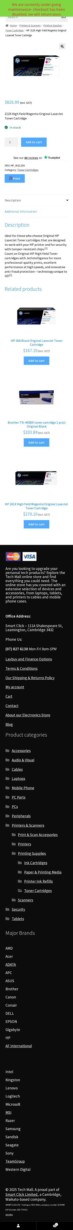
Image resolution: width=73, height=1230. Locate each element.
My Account (18, 1225)
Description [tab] (13, 200)
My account (14, 686)
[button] (62, 46)
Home (13, 25)
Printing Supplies (52, 25)
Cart (8, 696)
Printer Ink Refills (38, 881)
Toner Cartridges (14, 30)
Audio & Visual (23, 760)
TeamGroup (15, 1161)
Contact (11, 705)
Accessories (21, 750)
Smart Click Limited (21, 1194)
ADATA (10, 964)
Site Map (9, 1214)
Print (16, 178)
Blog (9, 724)
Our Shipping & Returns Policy (30, 677)
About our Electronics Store (27, 715)
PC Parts (18, 797)
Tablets (18, 918)
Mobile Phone (23, 787)
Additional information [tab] (21, 211)
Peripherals (21, 815)
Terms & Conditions (21, 668)
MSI (8, 1112)
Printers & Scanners (30, 25)
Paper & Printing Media (42, 872)
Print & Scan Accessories (38, 834)
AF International (18, 1045)
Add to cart (34, 142)
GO (63, 17)
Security (18, 909)
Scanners (25, 900)
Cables (17, 769)
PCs (15, 806)
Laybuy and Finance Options (28, 659)
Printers (24, 844)
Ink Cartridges (35, 862)
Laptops (18, 778)
